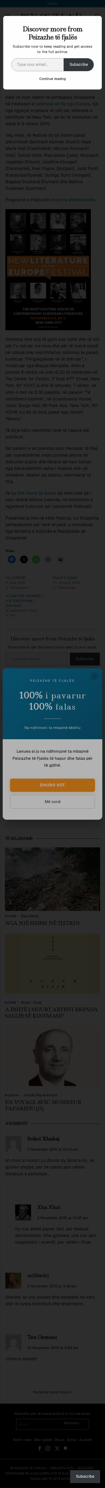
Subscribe (79, 64)
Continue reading (52, 79)
